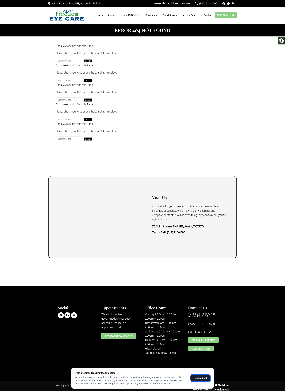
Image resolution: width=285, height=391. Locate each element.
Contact (208, 15)
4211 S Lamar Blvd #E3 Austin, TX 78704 (201, 315)
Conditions (169, 15)
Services (150, 15)
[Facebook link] (224, 3)
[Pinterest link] (233, 3)
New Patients (130, 15)
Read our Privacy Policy (161, 383)
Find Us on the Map (203, 340)
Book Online (227, 15)
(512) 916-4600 (208, 3)
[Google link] (228, 3)
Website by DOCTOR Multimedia (211, 389)
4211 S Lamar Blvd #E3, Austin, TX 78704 (76, 3)
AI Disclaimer (221, 385)
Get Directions (201, 349)
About (111, 15)
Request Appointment (118, 336)
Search (88, 61)
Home (100, 15)
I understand (200, 378)
